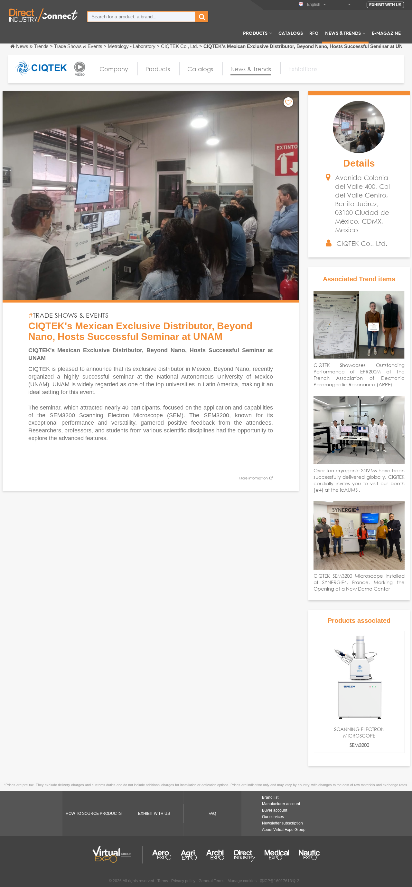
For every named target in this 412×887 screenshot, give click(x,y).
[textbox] (141, 16)
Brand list (270, 797)
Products (255, 33)
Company (113, 68)
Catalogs (290, 33)
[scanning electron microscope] (359, 676)
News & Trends (343, 33)
